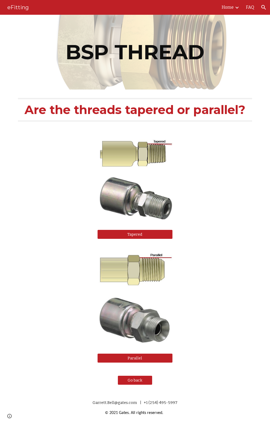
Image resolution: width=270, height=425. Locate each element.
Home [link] (228, 7)
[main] (135, 52)
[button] (263, 7)
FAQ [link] (250, 7)
